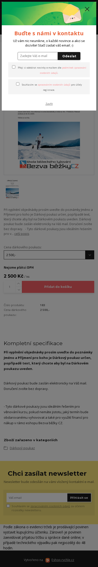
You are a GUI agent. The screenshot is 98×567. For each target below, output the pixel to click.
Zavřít (49, 104)
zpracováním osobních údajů (54, 84)
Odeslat (69, 56)
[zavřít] (87, 9)
